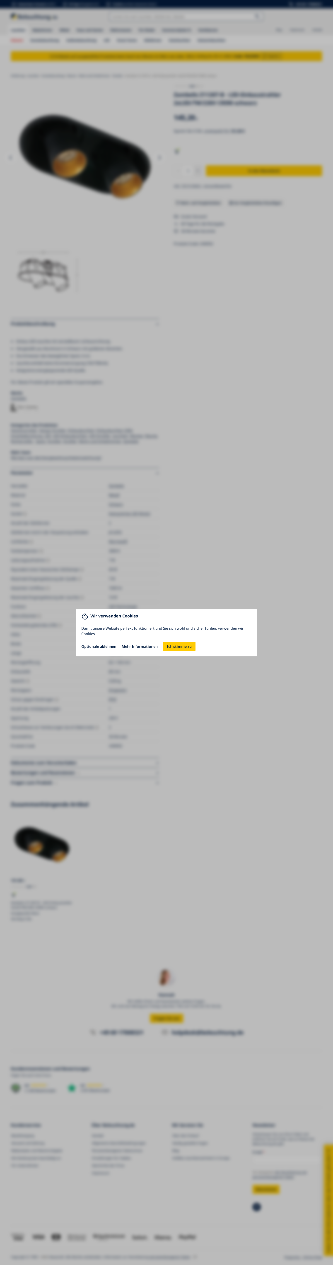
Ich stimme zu (179, 646)
